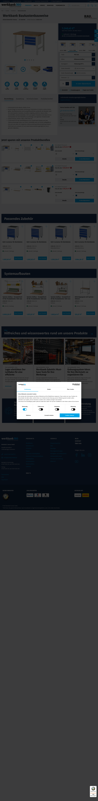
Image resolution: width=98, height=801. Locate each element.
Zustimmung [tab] (27, 389)
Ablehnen (28, 415)
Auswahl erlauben (49, 415)
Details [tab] (49, 389)
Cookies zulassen (69, 415)
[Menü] (96, 787)
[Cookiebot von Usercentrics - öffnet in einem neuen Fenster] (73, 384)
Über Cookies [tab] (70, 389)
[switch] (41, 409)
